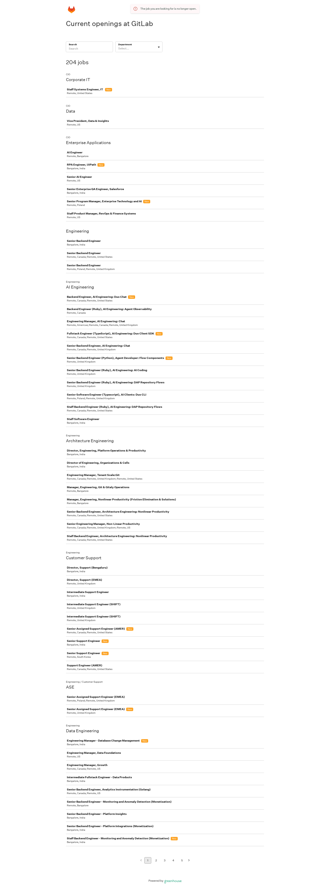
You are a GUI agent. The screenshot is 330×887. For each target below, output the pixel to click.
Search (73, 44)
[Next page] (189, 860)
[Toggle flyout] (159, 47)
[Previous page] (141, 860)
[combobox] (118, 48)
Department (125, 44)
